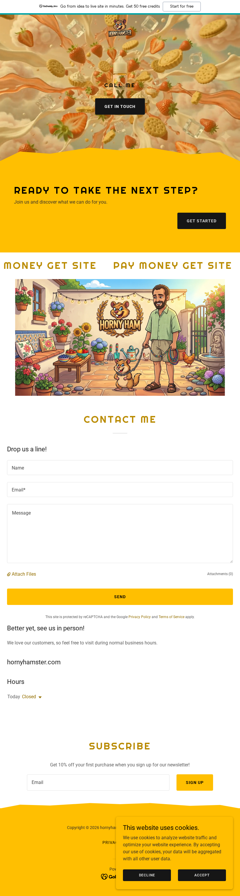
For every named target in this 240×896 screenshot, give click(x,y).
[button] (9, 574)
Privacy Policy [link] (139, 617)
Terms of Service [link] (171, 617)
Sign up (195, 782)
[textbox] (120, 467)
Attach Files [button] (24, 574)
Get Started (202, 221)
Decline (147, 875)
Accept (201, 875)
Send (120, 596)
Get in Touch (120, 106)
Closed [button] (29, 696)
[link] (120, 28)
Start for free (181, 6)
